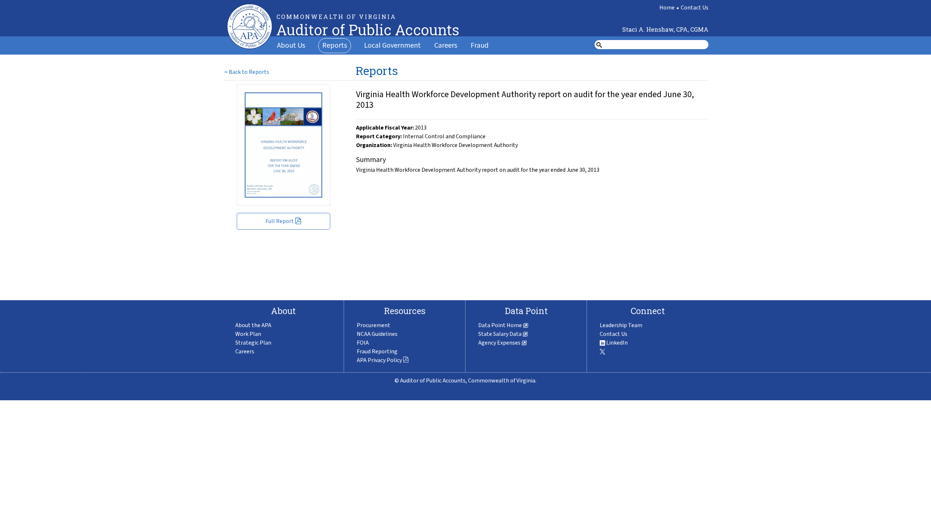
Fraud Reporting (377, 352)
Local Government (392, 45)
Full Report (279, 221)
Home (667, 8)
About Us (291, 45)
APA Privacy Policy (379, 360)
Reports (334, 45)
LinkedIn (616, 343)
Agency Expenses (500, 343)
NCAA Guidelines (377, 334)
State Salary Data (500, 334)
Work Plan (248, 334)
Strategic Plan (253, 343)
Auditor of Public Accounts (367, 29)
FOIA (363, 343)
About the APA (253, 325)
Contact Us (694, 8)
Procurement (373, 325)
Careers (445, 45)
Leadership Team (621, 325)
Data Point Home (500, 325)
